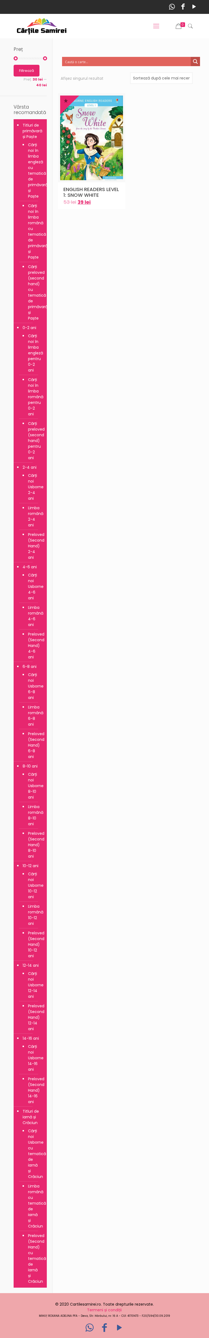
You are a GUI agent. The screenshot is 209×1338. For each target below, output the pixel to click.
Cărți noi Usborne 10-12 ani (34, 885)
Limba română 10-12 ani (34, 915)
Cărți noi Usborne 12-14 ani (34, 985)
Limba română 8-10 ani (34, 815)
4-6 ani (30, 567)
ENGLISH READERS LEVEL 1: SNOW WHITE (91, 192)
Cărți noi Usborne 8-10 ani (34, 786)
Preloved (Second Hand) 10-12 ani (34, 944)
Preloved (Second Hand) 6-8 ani (34, 745)
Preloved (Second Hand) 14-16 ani (34, 1090)
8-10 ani (30, 766)
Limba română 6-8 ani (34, 715)
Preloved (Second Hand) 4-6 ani (34, 645)
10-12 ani (30, 866)
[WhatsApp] (172, 6)
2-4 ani (29, 467)
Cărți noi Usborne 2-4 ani (34, 487)
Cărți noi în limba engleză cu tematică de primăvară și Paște (34, 170)
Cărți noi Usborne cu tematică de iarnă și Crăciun (34, 1153)
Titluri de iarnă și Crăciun (31, 1117)
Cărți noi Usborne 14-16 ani (34, 1058)
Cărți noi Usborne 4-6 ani (34, 586)
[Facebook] (183, 6)
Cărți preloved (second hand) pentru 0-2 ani (34, 441)
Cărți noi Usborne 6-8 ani (34, 686)
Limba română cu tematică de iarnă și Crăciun (34, 1206)
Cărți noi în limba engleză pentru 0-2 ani (34, 353)
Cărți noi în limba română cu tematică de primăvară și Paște (34, 231)
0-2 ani (29, 327)
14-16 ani (31, 1038)
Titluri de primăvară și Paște (32, 130)
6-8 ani (29, 666)
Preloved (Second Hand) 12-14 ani (34, 1017)
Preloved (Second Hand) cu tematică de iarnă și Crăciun (34, 1258)
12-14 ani (31, 965)
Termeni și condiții (104, 1310)
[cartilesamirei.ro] (42, 26)
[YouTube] (194, 6)
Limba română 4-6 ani (34, 616)
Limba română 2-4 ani (34, 516)
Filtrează (26, 70)
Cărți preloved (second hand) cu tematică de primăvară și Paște (34, 292)
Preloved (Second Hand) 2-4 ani (34, 546)
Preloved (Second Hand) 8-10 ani (34, 845)
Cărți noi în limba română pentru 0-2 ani (34, 397)
